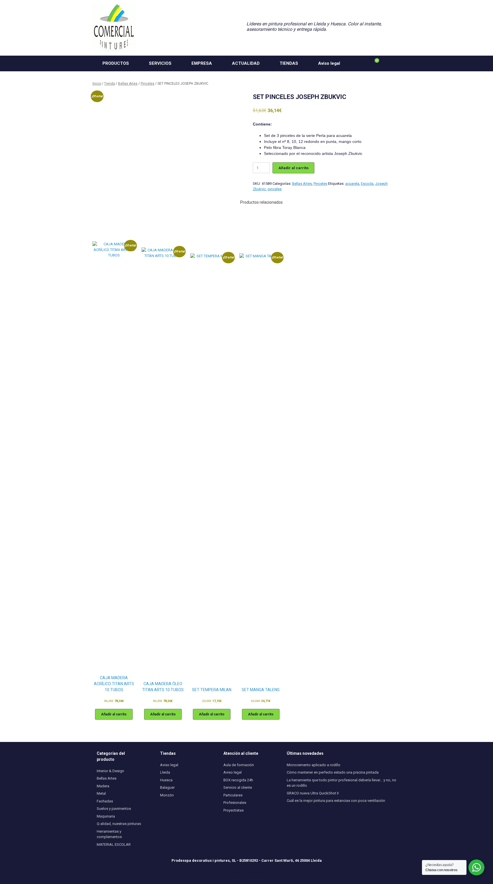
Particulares (233, 795)
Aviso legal (329, 63)
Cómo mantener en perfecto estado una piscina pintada (333, 772)
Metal (101, 793)
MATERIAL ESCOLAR (114, 844)
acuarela (352, 183)
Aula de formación (238, 765)
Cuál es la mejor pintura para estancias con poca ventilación (336, 800)
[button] (392, 63)
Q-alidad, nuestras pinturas (119, 824)
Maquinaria (106, 816)
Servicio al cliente (237, 787)
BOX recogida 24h (238, 780)
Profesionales (234, 802)
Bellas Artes (128, 84)
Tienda (109, 84)
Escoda (367, 183)
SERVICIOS (160, 63)
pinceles (275, 189)
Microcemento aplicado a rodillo (313, 765)
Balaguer (167, 787)
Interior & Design (110, 771)
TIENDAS (289, 63)
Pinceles (147, 84)
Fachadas (105, 801)
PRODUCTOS (115, 63)
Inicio (96, 84)
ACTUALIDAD (246, 63)
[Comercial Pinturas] (113, 28)
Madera (103, 786)
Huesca (166, 780)
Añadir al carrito (293, 168)
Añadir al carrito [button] (114, 714)
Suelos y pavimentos (114, 808)
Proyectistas (233, 810)
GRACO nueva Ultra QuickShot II (313, 793)
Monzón (167, 795)
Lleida (165, 772)
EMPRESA (201, 63)
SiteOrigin (253, 873)
